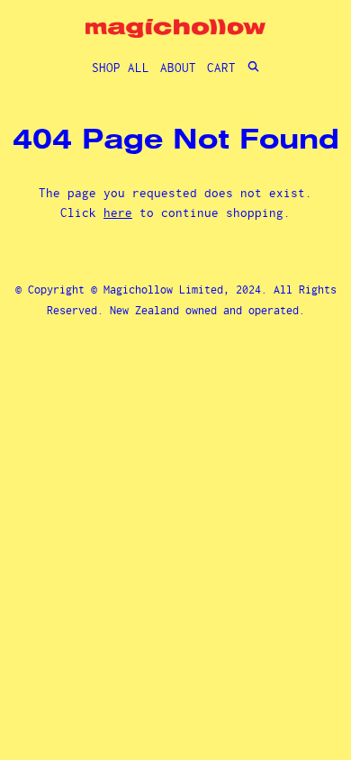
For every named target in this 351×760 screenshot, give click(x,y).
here (118, 212)
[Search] (253, 68)
